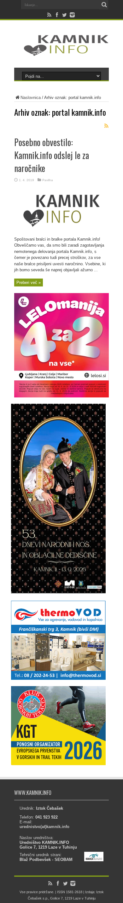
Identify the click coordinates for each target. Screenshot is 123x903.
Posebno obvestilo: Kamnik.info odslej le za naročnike (51, 155)
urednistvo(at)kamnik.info (44, 826)
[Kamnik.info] (61, 51)
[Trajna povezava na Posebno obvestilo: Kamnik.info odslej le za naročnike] (61, 234)
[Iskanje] (104, 4)
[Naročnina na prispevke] (106, 125)
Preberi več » (28, 282)
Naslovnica (30, 97)
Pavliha (47, 180)
